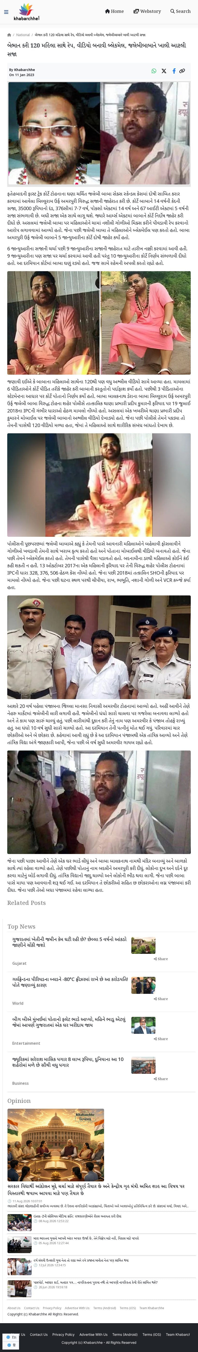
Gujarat (19, 963)
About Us (14, 1308)
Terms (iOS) (128, 1308)
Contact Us (31, 1308)
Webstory (150, 11)
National (23, 35)
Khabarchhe (24, 70)
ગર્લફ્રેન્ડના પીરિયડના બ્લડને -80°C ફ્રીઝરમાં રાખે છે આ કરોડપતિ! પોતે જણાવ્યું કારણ (70, 983)
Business (20, 1083)
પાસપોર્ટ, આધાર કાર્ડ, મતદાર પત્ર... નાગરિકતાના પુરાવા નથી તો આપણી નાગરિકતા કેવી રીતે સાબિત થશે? (96, 1282)
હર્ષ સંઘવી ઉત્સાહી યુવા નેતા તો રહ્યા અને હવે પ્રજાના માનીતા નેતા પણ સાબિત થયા (81, 1260)
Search (183, 11)
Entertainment (26, 1043)
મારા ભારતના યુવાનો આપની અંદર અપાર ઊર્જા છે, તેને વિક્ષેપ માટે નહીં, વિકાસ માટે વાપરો (86, 1238)
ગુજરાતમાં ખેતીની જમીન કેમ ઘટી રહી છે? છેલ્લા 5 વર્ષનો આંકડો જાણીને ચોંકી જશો (69, 943)
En (13, 1337)
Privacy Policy (52, 1308)
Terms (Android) (104, 1308)
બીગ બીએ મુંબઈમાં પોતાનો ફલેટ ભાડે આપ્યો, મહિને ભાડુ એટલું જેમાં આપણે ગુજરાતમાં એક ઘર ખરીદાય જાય (68, 1023)
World (17, 1003)
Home (117, 11)
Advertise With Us (77, 1308)
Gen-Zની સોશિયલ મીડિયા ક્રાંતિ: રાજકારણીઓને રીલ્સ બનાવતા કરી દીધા (77, 1216)
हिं (13, 1345)
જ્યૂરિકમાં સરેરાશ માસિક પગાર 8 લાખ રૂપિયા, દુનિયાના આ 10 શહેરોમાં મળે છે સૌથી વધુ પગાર (67, 1063)
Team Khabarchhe (151, 1308)
